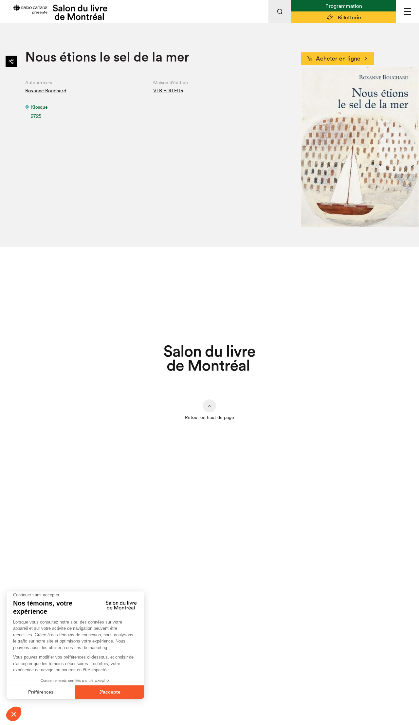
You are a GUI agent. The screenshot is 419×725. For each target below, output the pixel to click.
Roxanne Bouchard (45, 90)
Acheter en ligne (338, 58)
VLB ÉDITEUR (168, 90)
